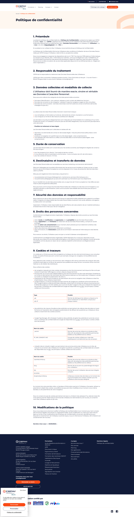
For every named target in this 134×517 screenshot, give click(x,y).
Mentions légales (102, 441)
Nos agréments (75, 450)
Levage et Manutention (52, 462)
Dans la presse (75, 454)
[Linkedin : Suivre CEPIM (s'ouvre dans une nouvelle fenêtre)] (112, 511)
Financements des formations (80, 452)
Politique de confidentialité (105, 443)
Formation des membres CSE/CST (55, 456)
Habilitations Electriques (52, 458)
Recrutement (75, 456)
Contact (56, 7)
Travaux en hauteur (51, 474)
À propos (47, 7)
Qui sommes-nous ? (77, 443)
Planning (40, 7)
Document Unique (51, 449)
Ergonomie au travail (51, 451)
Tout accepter (14, 504)
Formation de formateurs (53, 454)
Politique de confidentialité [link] (14, 512)
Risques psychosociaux (52, 467)
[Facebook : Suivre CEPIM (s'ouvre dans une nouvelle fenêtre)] (117, 511)
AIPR (46, 447)
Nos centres (74, 445)
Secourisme (48, 469)
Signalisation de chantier (52, 471)
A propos (74, 441)
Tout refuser (23, 490)
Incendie (47, 460)
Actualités (74, 459)
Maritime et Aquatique (52, 465)
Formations (31, 7)
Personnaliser (14, 508)
